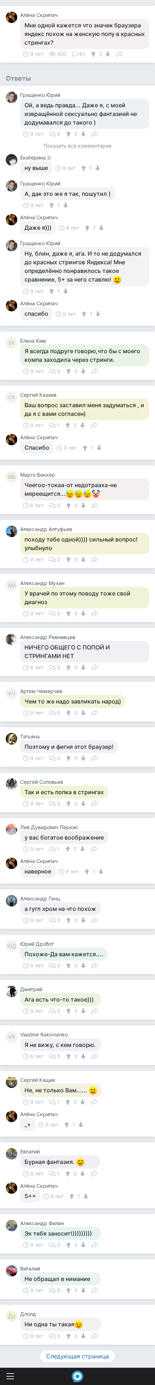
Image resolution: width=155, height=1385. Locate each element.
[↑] (94, 54)
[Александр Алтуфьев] (13, 531)
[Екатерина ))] (13, 160)
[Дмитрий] (13, 991)
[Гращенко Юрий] (13, 97)
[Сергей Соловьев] (13, 784)
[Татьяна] (13, 739)
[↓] (106, 54)
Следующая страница (77, 1356)
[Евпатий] (13, 1154)
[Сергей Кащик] (13, 1082)
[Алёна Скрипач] (13, 17)
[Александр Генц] (13, 901)
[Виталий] (13, 1271)
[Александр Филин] (13, 1225)
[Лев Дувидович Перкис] (13, 829)
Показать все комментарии (77, 146)
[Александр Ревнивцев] (13, 639)
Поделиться (119, 53)
